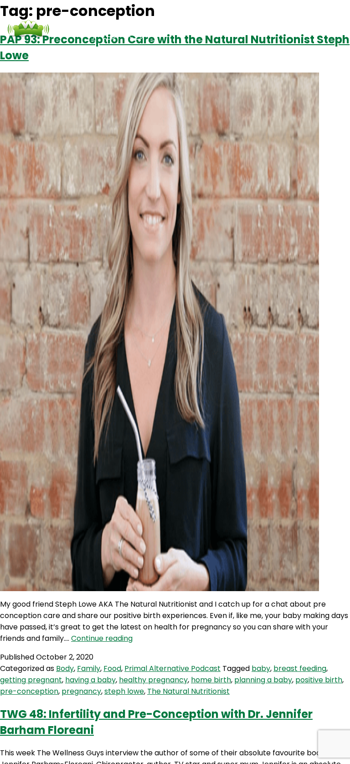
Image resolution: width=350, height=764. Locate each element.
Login (293, 29)
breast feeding (299, 668)
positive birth (318, 680)
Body (65, 668)
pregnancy (81, 691)
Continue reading (102, 638)
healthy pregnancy (153, 680)
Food (112, 668)
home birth (211, 680)
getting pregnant (31, 680)
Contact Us (248, 29)
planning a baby (263, 680)
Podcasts (195, 29)
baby (261, 668)
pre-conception (29, 691)
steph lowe (124, 691)
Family (88, 668)
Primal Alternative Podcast (172, 668)
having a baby (90, 680)
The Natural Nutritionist (188, 691)
